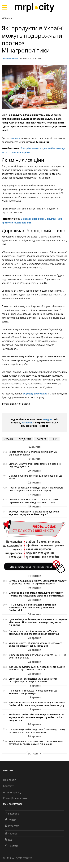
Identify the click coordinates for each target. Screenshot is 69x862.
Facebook (27, 422)
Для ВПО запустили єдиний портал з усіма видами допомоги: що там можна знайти (37, 668)
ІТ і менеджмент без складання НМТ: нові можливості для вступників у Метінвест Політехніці (32, 607)
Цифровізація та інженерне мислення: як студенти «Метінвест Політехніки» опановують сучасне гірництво (38, 622)
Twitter (12, 819)
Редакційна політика (15, 798)
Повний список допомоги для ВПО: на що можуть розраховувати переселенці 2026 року (36, 489)
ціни (54, 439)
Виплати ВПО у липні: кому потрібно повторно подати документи (35, 465)
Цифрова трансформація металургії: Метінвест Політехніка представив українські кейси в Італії (36, 594)
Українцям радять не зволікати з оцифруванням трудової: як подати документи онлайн (36, 742)
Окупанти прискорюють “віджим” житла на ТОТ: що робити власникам (37, 656)
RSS (10, 839)
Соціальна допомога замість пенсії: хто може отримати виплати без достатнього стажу (34, 501)
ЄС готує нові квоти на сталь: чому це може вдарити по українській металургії (34, 513)
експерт (41, 439)
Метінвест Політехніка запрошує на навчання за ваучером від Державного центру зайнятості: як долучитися (36, 717)
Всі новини (34, 753)
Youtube (12, 833)
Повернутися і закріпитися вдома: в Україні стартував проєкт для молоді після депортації (34, 632)
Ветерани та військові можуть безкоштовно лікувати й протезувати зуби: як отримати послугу (38, 582)
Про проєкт (9, 779)
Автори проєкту (12, 792)
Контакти (8, 785)
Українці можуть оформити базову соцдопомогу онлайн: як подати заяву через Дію (35, 644)
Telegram (48, 419)
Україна (7, 18)
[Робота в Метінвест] (34, 546)
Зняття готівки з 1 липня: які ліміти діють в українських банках (33, 453)
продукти (25, 439)
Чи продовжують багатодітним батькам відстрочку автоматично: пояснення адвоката (37, 730)
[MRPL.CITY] (34, 7)
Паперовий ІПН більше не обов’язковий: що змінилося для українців (33, 692)
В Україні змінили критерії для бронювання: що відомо (35, 477)
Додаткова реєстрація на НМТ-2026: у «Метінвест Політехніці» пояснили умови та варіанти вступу (37, 704)
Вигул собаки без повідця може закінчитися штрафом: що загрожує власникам (33, 680)
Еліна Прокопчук (10, 58)
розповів (15, 138)
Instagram (13, 825)
